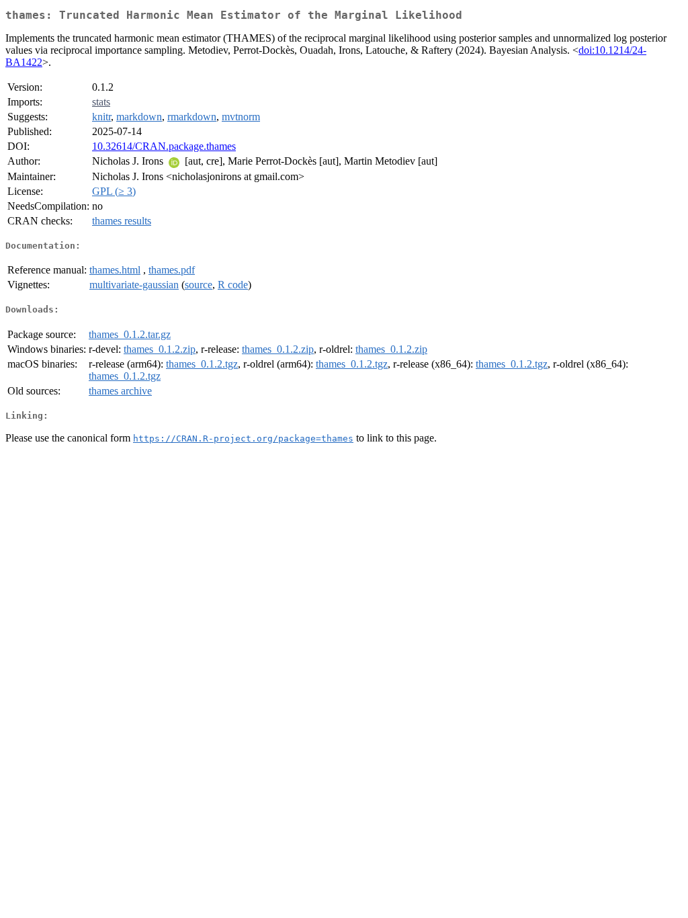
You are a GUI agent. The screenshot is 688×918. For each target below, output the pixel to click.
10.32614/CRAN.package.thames (164, 146)
